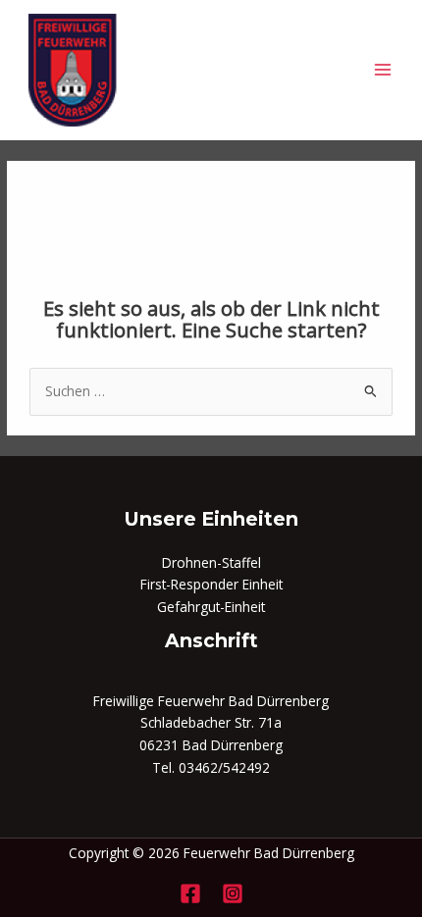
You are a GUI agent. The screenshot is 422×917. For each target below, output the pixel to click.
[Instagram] (232, 893)
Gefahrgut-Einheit (211, 606)
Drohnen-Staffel (211, 562)
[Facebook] (190, 893)
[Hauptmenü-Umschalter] (383, 70)
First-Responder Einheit (211, 584)
